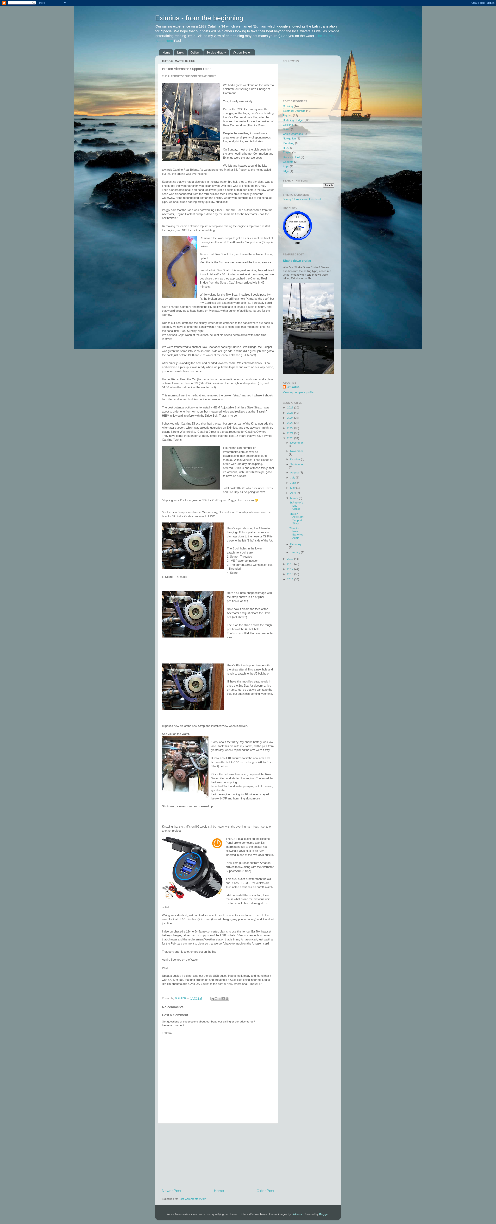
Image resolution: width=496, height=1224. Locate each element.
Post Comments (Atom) (193, 1198)
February (295, 544)
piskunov (297, 1214)
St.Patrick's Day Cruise (296, 505)
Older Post (265, 1191)
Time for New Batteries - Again (297, 533)
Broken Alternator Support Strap (296, 518)
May (293, 487)
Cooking (288, 124)
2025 (290, 412)
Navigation (289, 138)
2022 (290, 428)
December (296, 442)
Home (166, 52)
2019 (290, 558)
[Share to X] (220, 999)
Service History (216, 52)
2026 (290, 407)
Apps (286, 166)
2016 (290, 574)
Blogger (323, 1214)
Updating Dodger (293, 120)
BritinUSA (293, 387)
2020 (290, 438)
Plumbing (288, 143)
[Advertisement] (218, 1156)
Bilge (286, 171)
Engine (287, 152)
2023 (290, 422)
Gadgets (288, 161)
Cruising (288, 106)
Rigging (287, 115)
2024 (290, 417)
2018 (290, 564)
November (296, 451)
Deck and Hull (291, 157)
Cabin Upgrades (293, 133)
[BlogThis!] (216, 999)
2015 (290, 579)
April (293, 492)
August (295, 472)
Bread (286, 129)
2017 (290, 569)
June (293, 482)
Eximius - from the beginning (199, 18)
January (295, 552)
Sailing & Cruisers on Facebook (302, 199)
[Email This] (212, 999)
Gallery (195, 52)
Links (180, 52)
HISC (286, 147)
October (295, 459)
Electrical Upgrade (294, 110)
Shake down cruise (297, 260)
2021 (290, 433)
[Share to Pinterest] (227, 999)
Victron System (242, 52)
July (293, 477)
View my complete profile (298, 392)
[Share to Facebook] (223, 999)
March (294, 498)
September (297, 464)
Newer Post (171, 1191)
